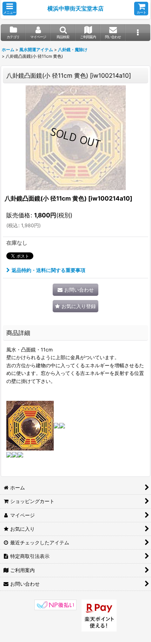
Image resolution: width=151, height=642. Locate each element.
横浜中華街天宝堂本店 (75, 8)
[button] (9, 8)
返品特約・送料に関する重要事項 (48, 270)
